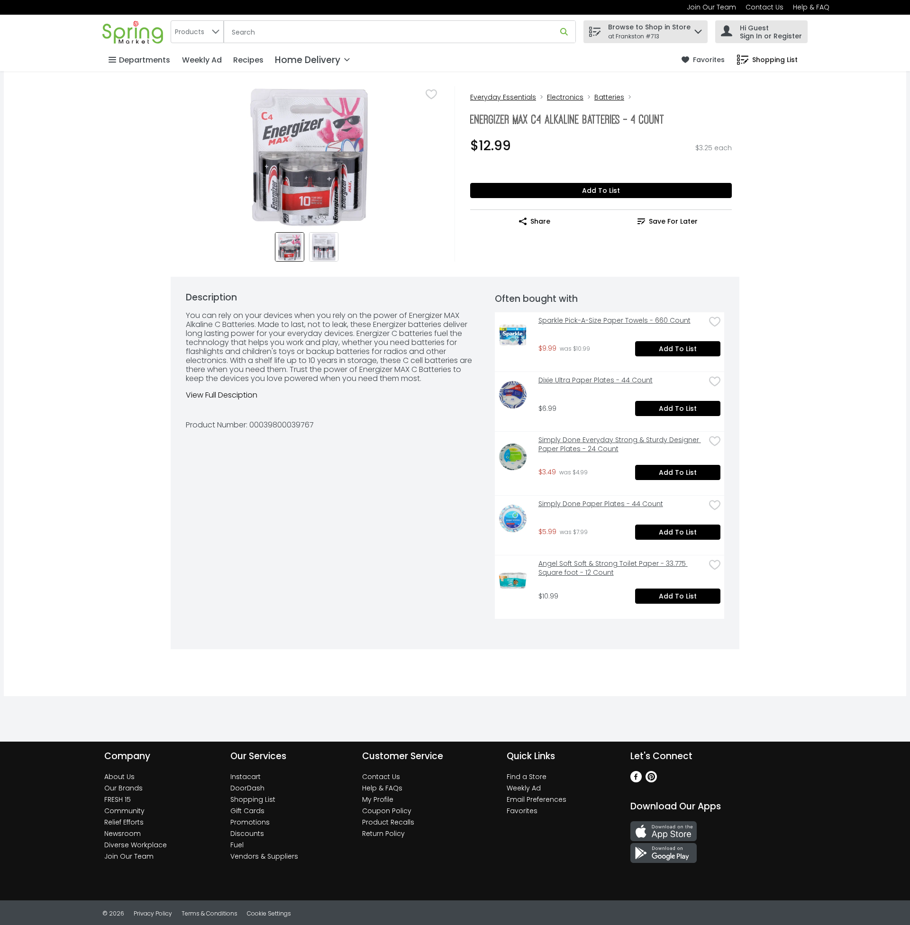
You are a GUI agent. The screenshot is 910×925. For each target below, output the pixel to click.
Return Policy (383, 833)
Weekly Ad (202, 59)
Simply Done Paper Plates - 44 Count (600, 503)
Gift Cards (247, 811)
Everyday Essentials (503, 97)
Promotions (250, 822)
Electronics (565, 97)
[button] (698, 29)
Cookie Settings (269, 913)
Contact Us (764, 7)
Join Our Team (711, 7)
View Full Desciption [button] (221, 394)
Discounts (247, 833)
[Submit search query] (564, 31)
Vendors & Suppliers (264, 856)
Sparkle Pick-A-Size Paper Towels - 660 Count (614, 320)
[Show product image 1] (289, 247)
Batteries (609, 97)
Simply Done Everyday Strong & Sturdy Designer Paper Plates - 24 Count (619, 444)
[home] (134, 31)
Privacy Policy (153, 913)
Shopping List (252, 799)
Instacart (245, 776)
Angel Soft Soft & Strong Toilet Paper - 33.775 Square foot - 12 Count (613, 568)
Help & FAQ (811, 7)
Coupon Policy (386, 811)
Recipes (248, 59)
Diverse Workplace (135, 845)
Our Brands (123, 788)
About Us (119, 776)
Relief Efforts (124, 822)
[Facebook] (636, 779)
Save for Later (673, 221)
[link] (703, 60)
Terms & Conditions (209, 913)
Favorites (522, 811)
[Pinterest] (651, 779)
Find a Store (526, 776)
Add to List (601, 190)
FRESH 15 (117, 799)
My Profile (377, 799)
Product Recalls (388, 822)
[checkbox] (431, 94)
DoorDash (247, 788)
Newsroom (122, 833)
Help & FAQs (382, 788)
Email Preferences (536, 799)
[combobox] (197, 31)
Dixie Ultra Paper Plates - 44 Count (595, 380)
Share (540, 221)
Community (124, 811)
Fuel (237, 845)
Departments (144, 59)
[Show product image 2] (323, 247)
